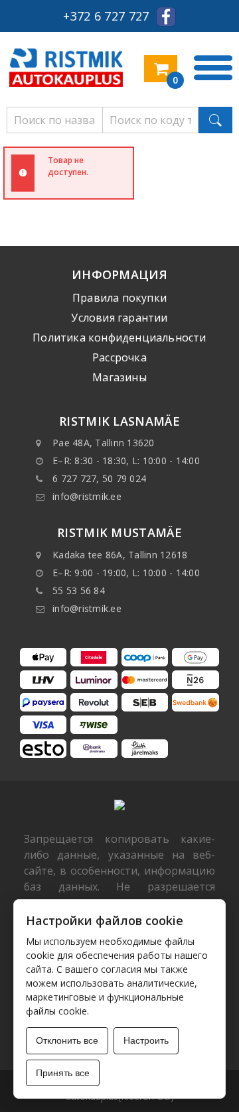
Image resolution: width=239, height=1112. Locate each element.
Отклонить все (67, 1040)
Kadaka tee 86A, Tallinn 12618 (119, 554)
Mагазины (119, 377)
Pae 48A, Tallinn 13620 (103, 442)
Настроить (146, 1040)
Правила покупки (119, 297)
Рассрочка (119, 357)
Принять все (63, 1073)
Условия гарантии (119, 317)
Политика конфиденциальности (119, 337)
